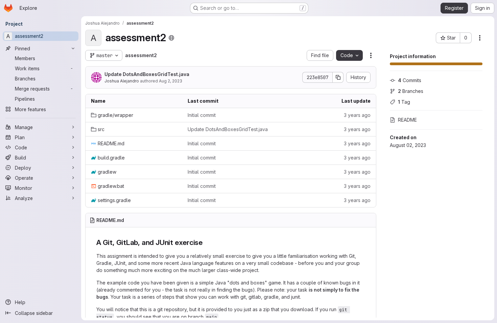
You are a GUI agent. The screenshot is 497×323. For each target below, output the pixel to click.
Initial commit (202, 115)
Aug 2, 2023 (170, 80)
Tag (404, 102)
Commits (409, 80)
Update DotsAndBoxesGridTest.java (146, 74)
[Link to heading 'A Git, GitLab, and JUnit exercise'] (206, 242)
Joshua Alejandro (121, 80)
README (407, 120)
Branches (410, 91)
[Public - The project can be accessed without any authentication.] (171, 38)
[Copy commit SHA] (338, 77)
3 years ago (357, 115)
